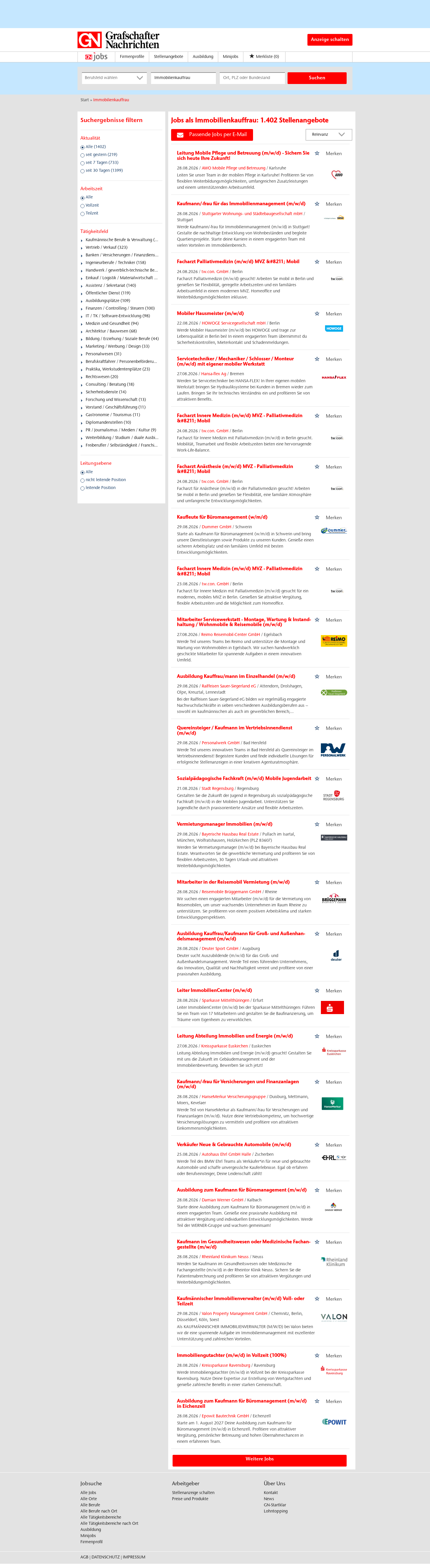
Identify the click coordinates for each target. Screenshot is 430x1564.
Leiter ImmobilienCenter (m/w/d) (214, 990)
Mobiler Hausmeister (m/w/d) (210, 313)
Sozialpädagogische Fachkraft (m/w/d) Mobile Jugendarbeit (244, 778)
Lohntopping (276, 1512)
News (269, 1499)
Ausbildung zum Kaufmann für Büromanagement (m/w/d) (242, 1190)
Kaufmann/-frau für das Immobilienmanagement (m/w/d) (241, 204)
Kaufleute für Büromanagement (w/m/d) (222, 517)
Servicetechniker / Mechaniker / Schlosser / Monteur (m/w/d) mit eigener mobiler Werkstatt (235, 362)
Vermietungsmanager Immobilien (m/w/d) (225, 824)
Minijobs (230, 57)
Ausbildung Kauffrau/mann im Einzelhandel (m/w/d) (236, 676)
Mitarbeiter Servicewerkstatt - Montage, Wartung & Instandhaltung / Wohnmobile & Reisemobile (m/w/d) (244, 622)
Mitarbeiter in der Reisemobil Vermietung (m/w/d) (233, 882)
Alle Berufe (90, 1505)
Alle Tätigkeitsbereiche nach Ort (109, 1524)
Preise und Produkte (190, 1499)
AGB (84, 1558)
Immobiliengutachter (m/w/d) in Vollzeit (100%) (232, 1355)
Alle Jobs (88, 1493)
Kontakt (271, 1493)
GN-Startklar (275, 1505)
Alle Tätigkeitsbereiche (100, 1518)
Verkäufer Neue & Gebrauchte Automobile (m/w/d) (234, 1145)
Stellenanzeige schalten (193, 1493)
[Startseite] (98, 57)
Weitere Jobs (260, 1459)
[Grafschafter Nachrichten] (118, 39)
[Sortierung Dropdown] (343, 135)
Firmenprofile (132, 57)
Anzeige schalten (330, 39)
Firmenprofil (91, 1542)
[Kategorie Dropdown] (141, 78)
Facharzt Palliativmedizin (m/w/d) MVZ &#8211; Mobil (238, 262)
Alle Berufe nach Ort (98, 1512)
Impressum (134, 1558)
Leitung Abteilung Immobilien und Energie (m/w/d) (235, 1036)
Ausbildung (203, 57)
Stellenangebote (168, 57)
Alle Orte (88, 1499)
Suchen (317, 78)
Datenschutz (106, 1558)
